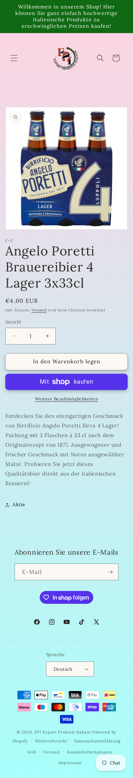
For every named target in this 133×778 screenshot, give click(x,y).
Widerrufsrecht (51, 740)
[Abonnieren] (110, 572)
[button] (14, 58)
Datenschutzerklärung (97, 740)
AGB (31, 752)
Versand (39, 310)
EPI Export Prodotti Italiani (62, 732)
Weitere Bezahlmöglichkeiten (66, 398)
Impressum (70, 762)
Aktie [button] (19, 504)
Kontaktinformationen (90, 752)
